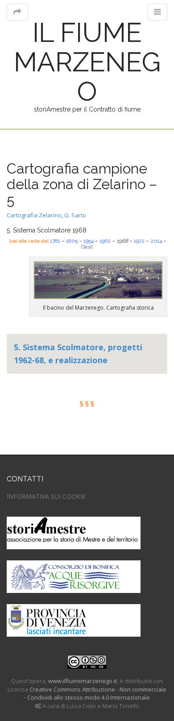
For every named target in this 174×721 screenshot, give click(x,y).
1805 (72, 241)
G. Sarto (75, 215)
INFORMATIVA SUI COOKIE (46, 496)
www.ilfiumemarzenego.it (82, 681)
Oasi (86, 247)
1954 (88, 241)
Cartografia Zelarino (34, 215)
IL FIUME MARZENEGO (87, 62)
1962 (105, 241)
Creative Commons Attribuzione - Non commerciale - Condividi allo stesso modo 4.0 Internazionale (95, 693)
